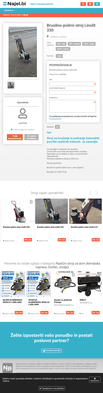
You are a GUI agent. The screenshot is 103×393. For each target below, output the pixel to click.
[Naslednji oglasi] (91, 193)
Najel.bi (6, 15)
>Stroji (25, 15)
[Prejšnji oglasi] (95, 193)
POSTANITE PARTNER (52, 351)
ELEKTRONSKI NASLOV (57, 88)
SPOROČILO (53, 98)
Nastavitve (95, 381)
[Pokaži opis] (31, 202)
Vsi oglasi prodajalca (31, 137)
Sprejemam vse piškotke (53, 388)
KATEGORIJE (8, 10)
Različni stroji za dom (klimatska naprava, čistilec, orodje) (68, 265)
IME (50, 80)
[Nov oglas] (90, 4)
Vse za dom (16, 15)
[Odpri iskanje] (83, 4)
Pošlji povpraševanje (14, 137)
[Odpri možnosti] (97, 4)
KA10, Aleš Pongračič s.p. (64, 305)
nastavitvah (56, 119)
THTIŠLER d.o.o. (86, 303)
